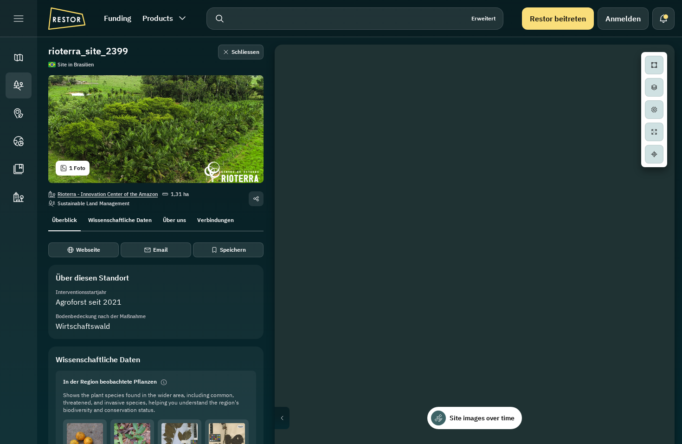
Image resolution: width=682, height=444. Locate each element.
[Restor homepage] (66, 18)
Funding (117, 18)
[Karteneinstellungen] (654, 109)
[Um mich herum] (654, 154)
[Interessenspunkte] (19, 113)
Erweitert (483, 18)
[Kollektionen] (19, 169)
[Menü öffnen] (18, 18)
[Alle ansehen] (654, 132)
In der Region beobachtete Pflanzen (110, 381)
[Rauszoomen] (654, 195)
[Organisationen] (19, 197)
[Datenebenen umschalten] (654, 87)
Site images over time (482, 418)
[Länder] (19, 141)
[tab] (64, 219)
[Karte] (19, 58)
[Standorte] (19, 85)
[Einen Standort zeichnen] (654, 65)
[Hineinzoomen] (654, 176)
